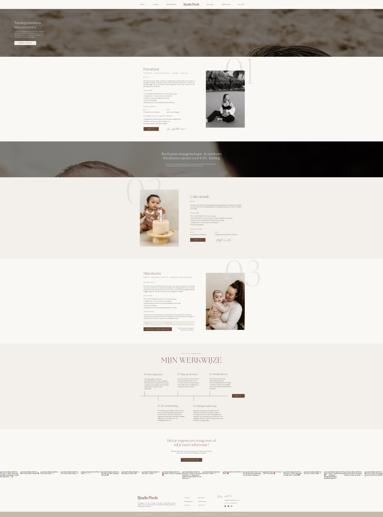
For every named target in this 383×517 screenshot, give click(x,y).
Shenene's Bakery (208, 218)
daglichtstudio (173, 94)
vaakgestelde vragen (192, 451)
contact (205, 451)
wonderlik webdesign (209, 514)
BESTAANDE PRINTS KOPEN (174, 514)
